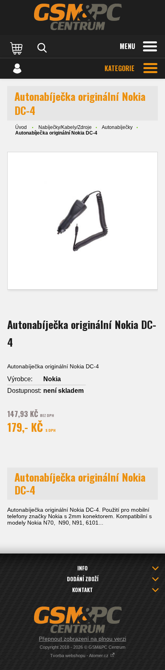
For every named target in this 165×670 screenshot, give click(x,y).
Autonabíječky (117, 127)
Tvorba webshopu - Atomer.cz (80, 655)
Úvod (21, 127)
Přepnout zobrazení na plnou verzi (82, 638)
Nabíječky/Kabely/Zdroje (65, 127)
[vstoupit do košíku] (17, 48)
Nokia (52, 379)
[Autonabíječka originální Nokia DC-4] (82, 221)
